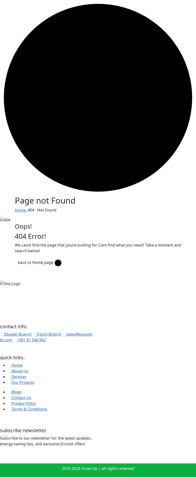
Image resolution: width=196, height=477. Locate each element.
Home (21, 210)
